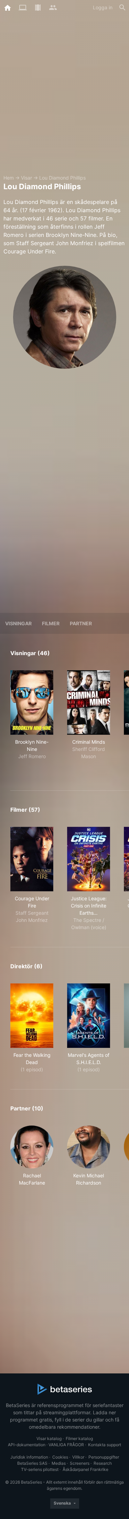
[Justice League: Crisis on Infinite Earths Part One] (88, 859)
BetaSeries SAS (32, 1463)
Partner (81, 623)
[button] (31, 1156)
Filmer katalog (79, 1438)
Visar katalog (49, 1438)
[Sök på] (122, 7)
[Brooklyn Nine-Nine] (31, 702)
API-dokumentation (26, 1444)
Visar (26, 178)
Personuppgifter (103, 1457)
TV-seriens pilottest (39, 1469)
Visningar (18, 623)
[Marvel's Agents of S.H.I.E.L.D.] (88, 1015)
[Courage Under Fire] (31, 859)
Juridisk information (29, 1457)
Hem (8, 178)
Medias (59, 1463)
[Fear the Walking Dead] (31, 1015)
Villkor (78, 1457)
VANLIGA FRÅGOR (66, 1444)
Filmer (51, 623)
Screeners (79, 1463)
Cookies (60, 1457)
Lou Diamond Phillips (62, 178)
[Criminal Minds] (88, 702)
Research (103, 1463)
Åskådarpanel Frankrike (85, 1469)
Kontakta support (104, 1444)
